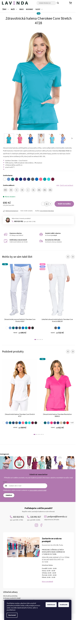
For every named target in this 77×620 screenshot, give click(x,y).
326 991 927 (34, 518)
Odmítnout (51, 605)
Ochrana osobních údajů (11, 598)
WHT (42, 422)
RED (67, 422)
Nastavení (12, 615)
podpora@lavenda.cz (55, 518)
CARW (13, 327)
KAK (61, 422)
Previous (68, 257)
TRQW (29, 422)
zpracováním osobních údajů (37, 490)
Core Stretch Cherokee (47, 211)
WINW (29, 327)
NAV (58, 422)
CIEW (10, 327)
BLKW (32, 327)
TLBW (26, 327)
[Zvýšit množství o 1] (50, 203)
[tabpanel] (19, 300)
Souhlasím (63, 605)
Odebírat (9, 495)
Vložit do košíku (64, 204)
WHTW (7, 327)
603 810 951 (24, 221)
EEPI (51, 422)
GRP (54, 422)
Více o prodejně (47, 581)
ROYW (23, 327)
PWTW (19, 327)
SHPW (23, 422)
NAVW (16, 327)
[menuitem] (5, 9)
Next (73, 257)
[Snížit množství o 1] (43, 203)
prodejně (54, 235)
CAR (45, 422)
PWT (64, 422)
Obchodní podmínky (10, 596)
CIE (48, 422)
